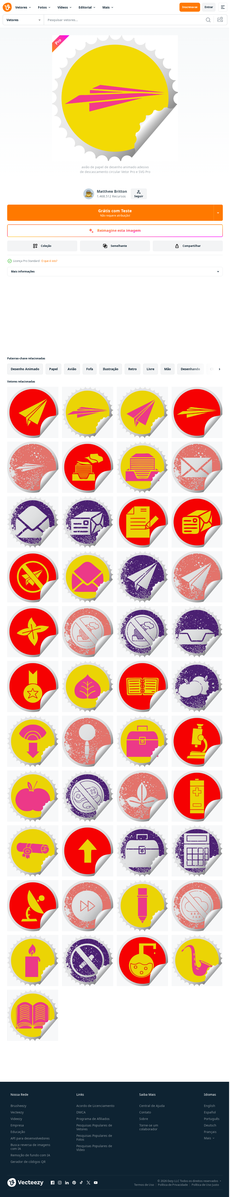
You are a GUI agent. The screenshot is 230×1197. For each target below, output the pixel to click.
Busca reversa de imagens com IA (30, 1147)
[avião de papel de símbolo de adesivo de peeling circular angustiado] (142, 576)
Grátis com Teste (113, 212)
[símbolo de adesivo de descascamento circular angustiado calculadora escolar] (197, 850)
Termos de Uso (141, 1184)
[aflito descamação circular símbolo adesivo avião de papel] (32, 467)
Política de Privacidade (169, 1184)
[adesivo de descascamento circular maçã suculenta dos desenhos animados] (32, 796)
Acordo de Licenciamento (94, 1106)
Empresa (16, 1125)
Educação (17, 1132)
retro (132, 369)
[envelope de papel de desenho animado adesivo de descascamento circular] (87, 576)
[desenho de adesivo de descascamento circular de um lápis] (142, 905)
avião (72, 369)
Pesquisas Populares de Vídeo (93, 1148)
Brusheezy (18, 1106)
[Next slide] (212, 369)
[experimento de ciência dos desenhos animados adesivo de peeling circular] (142, 960)
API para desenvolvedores (29, 1138)
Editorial (85, 7)
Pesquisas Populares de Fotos (93, 1137)
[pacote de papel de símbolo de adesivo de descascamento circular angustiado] (87, 522)
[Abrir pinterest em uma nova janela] (74, 1182)
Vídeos (63, 7)
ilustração (110, 369)
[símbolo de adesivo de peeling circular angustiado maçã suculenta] (197, 686)
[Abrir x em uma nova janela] (88, 1182)
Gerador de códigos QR (27, 1161)
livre (150, 369)
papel (53, 369)
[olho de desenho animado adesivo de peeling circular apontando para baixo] (32, 741)
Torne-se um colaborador (146, 1127)
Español (207, 1112)
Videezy (16, 1119)
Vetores (21, 7)
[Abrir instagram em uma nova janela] (60, 1182)
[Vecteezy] (7, 7)
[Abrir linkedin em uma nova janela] (67, 1182)
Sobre (141, 1119)
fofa (89, 369)
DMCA (79, 1112)
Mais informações (23, 271)
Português (209, 1119)
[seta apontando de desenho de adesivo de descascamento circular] (87, 850)
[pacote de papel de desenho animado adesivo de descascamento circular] (197, 522)
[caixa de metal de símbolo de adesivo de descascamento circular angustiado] (142, 850)
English (206, 1106)
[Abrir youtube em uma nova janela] (95, 1182)
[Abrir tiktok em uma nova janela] (81, 1182)
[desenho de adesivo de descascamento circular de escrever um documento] (142, 522)
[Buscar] (205, 19)
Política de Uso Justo (202, 1184)
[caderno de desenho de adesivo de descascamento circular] (142, 686)
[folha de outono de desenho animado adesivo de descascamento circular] (32, 631)
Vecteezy (16, 1112)
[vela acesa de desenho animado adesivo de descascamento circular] (32, 960)
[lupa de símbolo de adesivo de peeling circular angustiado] (87, 741)
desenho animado (25, 369)
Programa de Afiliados (91, 1119)
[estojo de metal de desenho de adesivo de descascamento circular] (142, 741)
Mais (106, 7)
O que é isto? (49, 261)
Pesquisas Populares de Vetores (93, 1127)
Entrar (205, 7)
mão (167, 369)
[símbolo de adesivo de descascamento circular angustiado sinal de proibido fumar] (87, 960)
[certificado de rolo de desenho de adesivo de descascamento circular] (32, 850)
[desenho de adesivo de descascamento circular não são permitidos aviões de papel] (32, 576)
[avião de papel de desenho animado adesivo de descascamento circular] (32, 412)
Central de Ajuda (149, 1106)
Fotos (42, 7)
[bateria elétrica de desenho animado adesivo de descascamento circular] (197, 796)
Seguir (137, 196)
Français (207, 1132)
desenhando (190, 369)
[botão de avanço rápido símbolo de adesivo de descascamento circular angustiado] (87, 905)
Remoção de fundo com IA (30, 1155)
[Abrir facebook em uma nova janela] (52, 1182)
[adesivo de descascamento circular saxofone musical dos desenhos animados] (197, 960)
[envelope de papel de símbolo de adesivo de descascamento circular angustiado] (197, 467)
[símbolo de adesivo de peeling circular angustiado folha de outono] (142, 796)
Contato (143, 1112)
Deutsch (207, 1125)
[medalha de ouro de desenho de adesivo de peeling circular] (32, 686)
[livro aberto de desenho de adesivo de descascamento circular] (32, 1015)
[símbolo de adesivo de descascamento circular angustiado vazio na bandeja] (197, 631)
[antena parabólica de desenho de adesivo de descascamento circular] (32, 905)
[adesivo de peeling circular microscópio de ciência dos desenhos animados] (197, 741)
